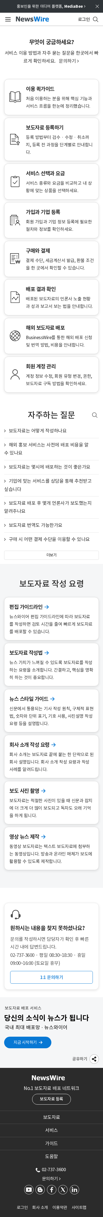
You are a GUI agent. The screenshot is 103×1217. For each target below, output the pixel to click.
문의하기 (69, 61)
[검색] (95, 415)
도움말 (51, 1156)
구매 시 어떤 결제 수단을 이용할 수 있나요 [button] (49, 539)
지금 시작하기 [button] (25, 1042)
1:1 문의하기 (51, 977)
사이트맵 (79, 1207)
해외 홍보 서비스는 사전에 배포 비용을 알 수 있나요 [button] (46, 449)
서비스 (51, 1130)
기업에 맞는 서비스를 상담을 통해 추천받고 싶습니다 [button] (47, 485)
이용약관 (59, 1207)
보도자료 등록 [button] (51, 1099)
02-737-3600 (54, 1169)
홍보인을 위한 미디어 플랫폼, (51, 6)
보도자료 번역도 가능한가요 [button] (35, 525)
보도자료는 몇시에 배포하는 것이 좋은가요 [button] (49, 467)
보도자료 (51, 1117)
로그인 (22, 1207)
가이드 (51, 1144)
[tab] (51, 1117)
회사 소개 (40, 1207)
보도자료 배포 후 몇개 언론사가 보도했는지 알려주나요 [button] (47, 507)
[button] (94, 1059)
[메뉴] (7, 19)
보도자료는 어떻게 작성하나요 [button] (38, 431)
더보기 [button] (51, 555)
